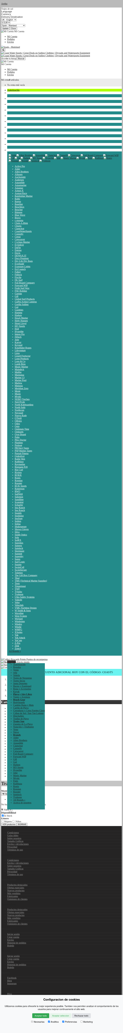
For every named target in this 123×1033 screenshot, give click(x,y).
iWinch (18, 337)
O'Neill (18, 418)
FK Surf (18, 280)
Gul (16, 307)
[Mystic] (80, 158)
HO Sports (20, 326)
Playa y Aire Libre (16, 138)
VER (9, 824)
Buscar (21, 58)
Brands (10, 150)
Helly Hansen (21, 320)
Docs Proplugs (22, 258)
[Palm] (89, 158)
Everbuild (19, 264)
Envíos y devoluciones (18, 844)
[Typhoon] (44, 161)
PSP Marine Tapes (23, 450)
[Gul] (18, 158)
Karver (18, 342)
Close (13, 28)
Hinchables (18, 716)
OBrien (18, 421)
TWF (17, 589)
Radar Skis (20, 459)
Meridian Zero (21, 388)
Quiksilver (20, 456)
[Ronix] (108, 158)
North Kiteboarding (24, 404)
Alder (17, 169)
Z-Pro (17, 643)
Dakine (18, 250)
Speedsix (19, 543)
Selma (18, 524)
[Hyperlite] (48, 158)
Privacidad (12, 847)
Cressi (18, 236)
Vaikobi (18, 599)
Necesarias (39, 1021)
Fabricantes (12, 896)
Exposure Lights (22, 266)
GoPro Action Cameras (26, 301)
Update (5, 28)
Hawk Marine (21, 318)
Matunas (19, 385)
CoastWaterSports (23, 231)
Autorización (13, 90)
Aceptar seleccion (60, 1015)
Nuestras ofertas (8, 904)
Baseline (19, 204)
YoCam (18, 640)
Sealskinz (19, 515)
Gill (16, 296)
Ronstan (18, 480)
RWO (17, 491)
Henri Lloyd (20, 323)
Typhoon (19, 594)
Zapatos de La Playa (23, 724)
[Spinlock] (34, 161)
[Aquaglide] (39, 155)
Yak (16, 635)
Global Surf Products (25, 299)
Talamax (19, 572)
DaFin (18, 247)
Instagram (11, 983)
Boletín (10, 945)
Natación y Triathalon (23, 726)
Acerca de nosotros (22, 802)
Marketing (88, 1021)
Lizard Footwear (22, 356)
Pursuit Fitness (21, 453)
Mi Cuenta (12, 36)
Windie (18, 627)
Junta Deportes (14, 115)
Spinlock (19, 548)
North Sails (20, 407)
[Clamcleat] (51, 155)
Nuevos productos (15, 890)
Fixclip (18, 277)
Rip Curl (19, 469)
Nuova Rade (21, 415)
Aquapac (19, 188)
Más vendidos (13, 893)
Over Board (20, 434)
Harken (18, 315)
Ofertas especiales (15, 887)
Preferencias (71, 1021)
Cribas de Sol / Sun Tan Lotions (28, 713)
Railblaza (19, 461)
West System (21, 616)
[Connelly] (62, 155)
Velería (10, 98)
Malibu (18, 372)
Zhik (17, 646)
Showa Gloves (22, 529)
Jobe (17, 339)
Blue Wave (20, 215)
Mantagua (19, 375)
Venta (16, 670)
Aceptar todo (41, 1015)
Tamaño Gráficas (15, 841)
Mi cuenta (6, 950)
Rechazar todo (81, 1015)
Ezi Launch (20, 269)
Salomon (19, 497)
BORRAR (22, 824)
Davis (17, 253)
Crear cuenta (13, 937)
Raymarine (20, 464)
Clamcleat (19, 228)
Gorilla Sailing (21, 304)
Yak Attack (20, 637)
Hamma (18, 312)
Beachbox (19, 207)
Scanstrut (19, 502)
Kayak (10, 133)
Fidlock (18, 274)
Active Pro (20, 166)
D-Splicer (19, 245)
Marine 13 (19, 377)
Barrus (18, 201)
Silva (17, 532)
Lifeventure (20, 350)
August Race (21, 193)
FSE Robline (21, 291)
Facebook (11, 978)
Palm (17, 437)
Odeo (17, 423)
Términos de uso (15, 849)
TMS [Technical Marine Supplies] (31, 580)
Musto (18, 394)
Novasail (19, 413)
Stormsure (19, 551)
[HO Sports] (36, 158)
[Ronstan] (14, 161)
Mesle (17, 391)
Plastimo (19, 442)
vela (9, 93)
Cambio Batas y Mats (23, 705)
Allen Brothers (22, 171)
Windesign (20, 621)
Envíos (10, 42)
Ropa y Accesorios (16, 127)
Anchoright (20, 177)
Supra (17, 559)
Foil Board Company (25, 282)
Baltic (17, 198)
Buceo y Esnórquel (16, 121)
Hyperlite (19, 331)
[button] (11, 661)
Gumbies (19, 310)
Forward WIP (21, 285)
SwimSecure (21, 570)
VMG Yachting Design (26, 608)
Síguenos (5, 988)
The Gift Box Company (26, 575)
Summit (18, 553)
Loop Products (22, 358)
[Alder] (12, 155)
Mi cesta (5, 80)
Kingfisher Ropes (23, 347)
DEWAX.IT (20, 255)
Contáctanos (13, 832)
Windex (18, 624)
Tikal (17, 578)
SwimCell (19, 567)
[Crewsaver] (74, 155)
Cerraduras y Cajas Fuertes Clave (29, 710)
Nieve (10, 144)
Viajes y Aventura (21, 697)
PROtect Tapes (22, 448)
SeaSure (18, 518)
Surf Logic (20, 562)
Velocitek (19, 605)
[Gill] (12, 158)
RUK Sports (21, 486)
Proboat (18, 445)
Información (7, 855)
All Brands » (15, 651)
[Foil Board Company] (92, 155)
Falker (18, 272)
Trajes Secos (13, 110)
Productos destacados (17, 885)
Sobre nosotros (14, 838)
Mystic (18, 396)
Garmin (18, 293)
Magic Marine (21, 366)
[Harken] (25, 158)
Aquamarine (20, 185)
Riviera (18, 472)
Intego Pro (20, 334)
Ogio (17, 426)
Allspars (18, 174)
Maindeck (19, 369)
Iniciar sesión (13, 934)
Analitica (55, 1021)
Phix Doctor (20, 440)
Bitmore (18, 212)
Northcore (19, 410)
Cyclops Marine (22, 242)
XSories (18, 632)
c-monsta (19, 220)
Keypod (18, 345)
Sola (17, 537)
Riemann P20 (21, 467)
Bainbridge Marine (24, 196)
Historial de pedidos (16, 942)
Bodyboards (19, 702)
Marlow (18, 383)
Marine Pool (20, 380)
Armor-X (19, 190)
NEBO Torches (22, 399)
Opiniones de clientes (17, 899)
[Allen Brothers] (24, 155)
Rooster (18, 483)
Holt (17, 329)
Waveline (19, 613)
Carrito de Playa (20, 708)
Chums (18, 226)
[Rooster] (24, 161)
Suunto (18, 564)
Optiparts (19, 431)
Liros (17, 353)
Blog (9, 980)
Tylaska (18, 591)
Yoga (15, 729)
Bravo (18, 217)
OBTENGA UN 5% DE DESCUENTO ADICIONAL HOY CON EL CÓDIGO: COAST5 (61, 672)
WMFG (18, 629)
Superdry (19, 556)
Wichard (19, 618)
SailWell (19, 494)
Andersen (19, 180)
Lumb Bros (20, 364)
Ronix (18, 478)
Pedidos (11, 39)
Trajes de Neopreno (16, 104)
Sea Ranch (20, 507)
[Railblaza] (98, 158)
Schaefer (19, 505)
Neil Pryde (20, 402)
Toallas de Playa (21, 718)
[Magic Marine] (68, 158)
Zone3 (18, 648)
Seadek (18, 513)
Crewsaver (20, 239)
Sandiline (19, 499)
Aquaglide (20, 182)
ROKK (18, 475)
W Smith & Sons (23, 610)
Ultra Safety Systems (24, 597)
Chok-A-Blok (21, 223)
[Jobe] (57, 158)
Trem (17, 583)
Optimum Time (22, 429)
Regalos (17, 667)
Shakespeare (21, 526)
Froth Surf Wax (22, 288)
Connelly (19, 234)
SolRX (18, 540)
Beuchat (18, 209)
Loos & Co (20, 361)
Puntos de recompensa (37, 659)
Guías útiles (12, 835)
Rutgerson (19, 488)
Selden (18, 521)
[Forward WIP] (111, 155)
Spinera (18, 545)
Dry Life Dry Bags (24, 261)
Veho (17, 602)
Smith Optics (21, 534)
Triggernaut (20, 586)
